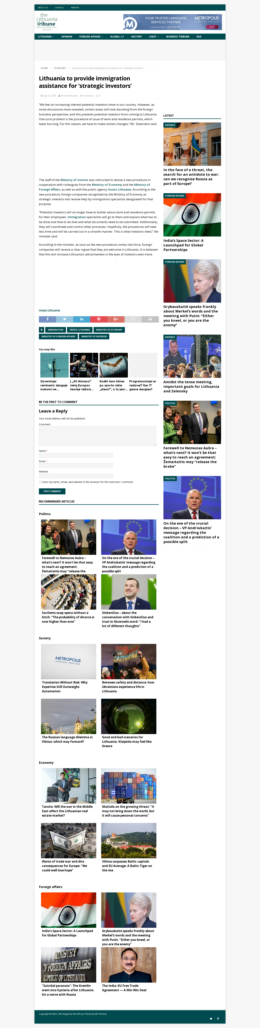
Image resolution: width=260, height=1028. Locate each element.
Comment (44, 424)
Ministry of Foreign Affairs (58, 336)
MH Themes (101, 1013)
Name (43, 450)
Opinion (66, 36)
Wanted (75, 7)
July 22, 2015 (50, 95)
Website (43, 471)
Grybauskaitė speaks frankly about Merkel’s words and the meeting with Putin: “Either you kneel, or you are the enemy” (190, 315)
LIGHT (153, 36)
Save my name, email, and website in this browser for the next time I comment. (88, 482)
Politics (45, 514)
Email (42, 461)
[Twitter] (211, 1019)
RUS (199, 36)
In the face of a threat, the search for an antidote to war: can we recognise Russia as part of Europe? (191, 176)
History (136, 36)
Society (45, 638)
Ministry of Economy (107, 185)
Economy (88, 95)
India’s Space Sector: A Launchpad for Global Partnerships (183, 245)
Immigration (77, 217)
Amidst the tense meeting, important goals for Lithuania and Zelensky (191, 386)
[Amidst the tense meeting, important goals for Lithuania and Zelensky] (192, 356)
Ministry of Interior (74, 180)
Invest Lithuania (69, 95)
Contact (59, 7)
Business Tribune (177, 36)
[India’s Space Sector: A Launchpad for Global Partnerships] (192, 214)
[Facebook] (218, 1019)
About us (43, 7)
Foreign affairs (89, 36)
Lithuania (45, 36)
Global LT (117, 36)
